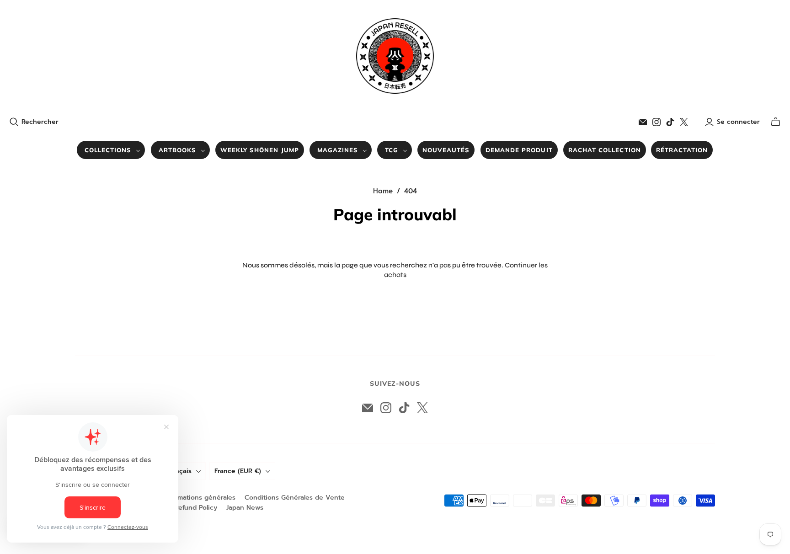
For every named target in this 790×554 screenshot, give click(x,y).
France (237, 471)
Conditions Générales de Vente (295, 497)
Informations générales (199, 497)
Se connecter (738, 122)
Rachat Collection (604, 150)
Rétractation (682, 150)
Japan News (244, 507)
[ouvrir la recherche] (14, 122)
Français (179, 471)
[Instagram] (656, 122)
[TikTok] (670, 122)
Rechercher (40, 122)
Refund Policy (196, 507)
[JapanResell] (395, 56)
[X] (684, 122)
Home (383, 191)
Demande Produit (519, 150)
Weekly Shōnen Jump (259, 150)
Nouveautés (446, 150)
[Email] (643, 122)
